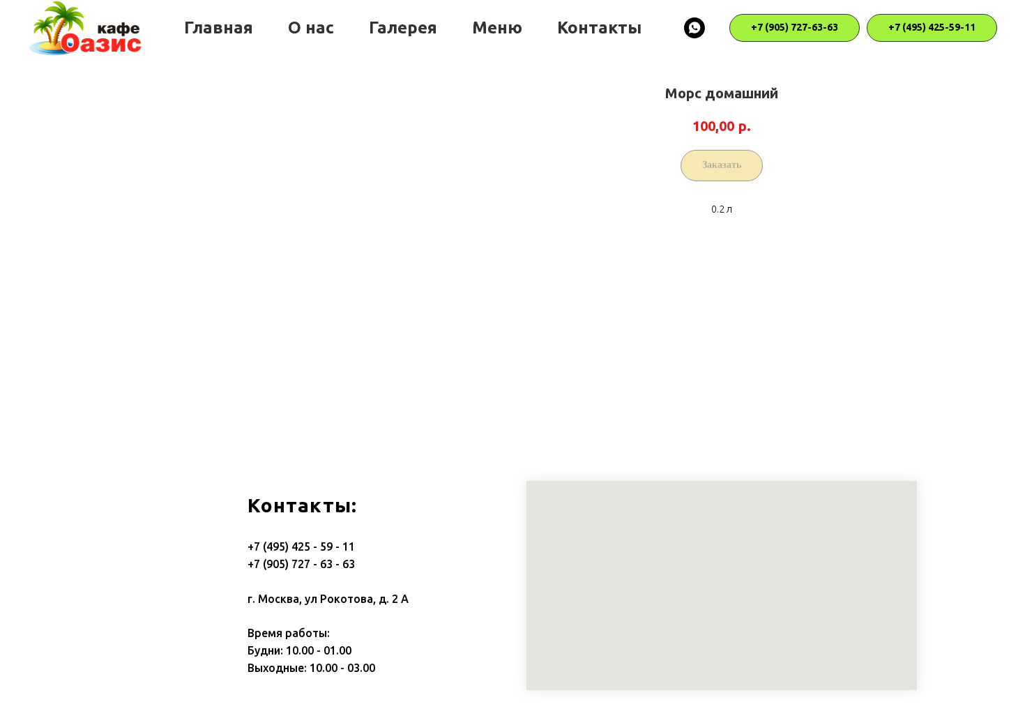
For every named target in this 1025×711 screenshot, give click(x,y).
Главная (218, 27)
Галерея (403, 27)
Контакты (599, 27)
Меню (497, 27)
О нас (311, 27)
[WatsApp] (694, 27)
